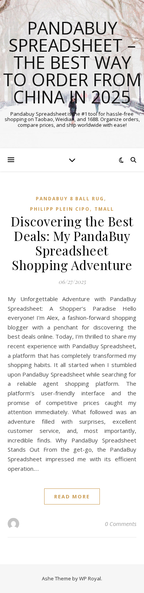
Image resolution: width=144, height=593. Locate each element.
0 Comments (120, 523)
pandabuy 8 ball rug (70, 198)
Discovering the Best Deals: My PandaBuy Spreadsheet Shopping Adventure (72, 243)
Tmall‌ (104, 209)
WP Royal (90, 578)
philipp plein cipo (60, 209)
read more (72, 496)
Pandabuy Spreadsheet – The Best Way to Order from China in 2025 (72, 62)
